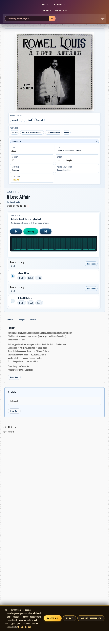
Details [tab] (10, 319)
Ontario (14, 132)
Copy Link (39, 120)
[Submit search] (52, 18)
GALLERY (46, 10)
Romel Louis (15, 202)
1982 (13, 150)
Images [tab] (22, 319)
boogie (69, 160)
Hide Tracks (91, 264)
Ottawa (16, 205)
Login (102, 18)
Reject (69, 618)
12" (12, 160)
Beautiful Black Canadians (32, 132)
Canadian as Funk (53, 132)
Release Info (54, 141)
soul (63, 160)
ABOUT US (60, 10)
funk (58, 160)
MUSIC (45, 4)
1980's (66, 132)
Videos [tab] (33, 319)
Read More (14, 377)
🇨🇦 (28, 205)
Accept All (52, 618)
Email (30, 120)
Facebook (14, 120)
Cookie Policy (24, 626)
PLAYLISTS (59, 4)
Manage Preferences (91, 618)
